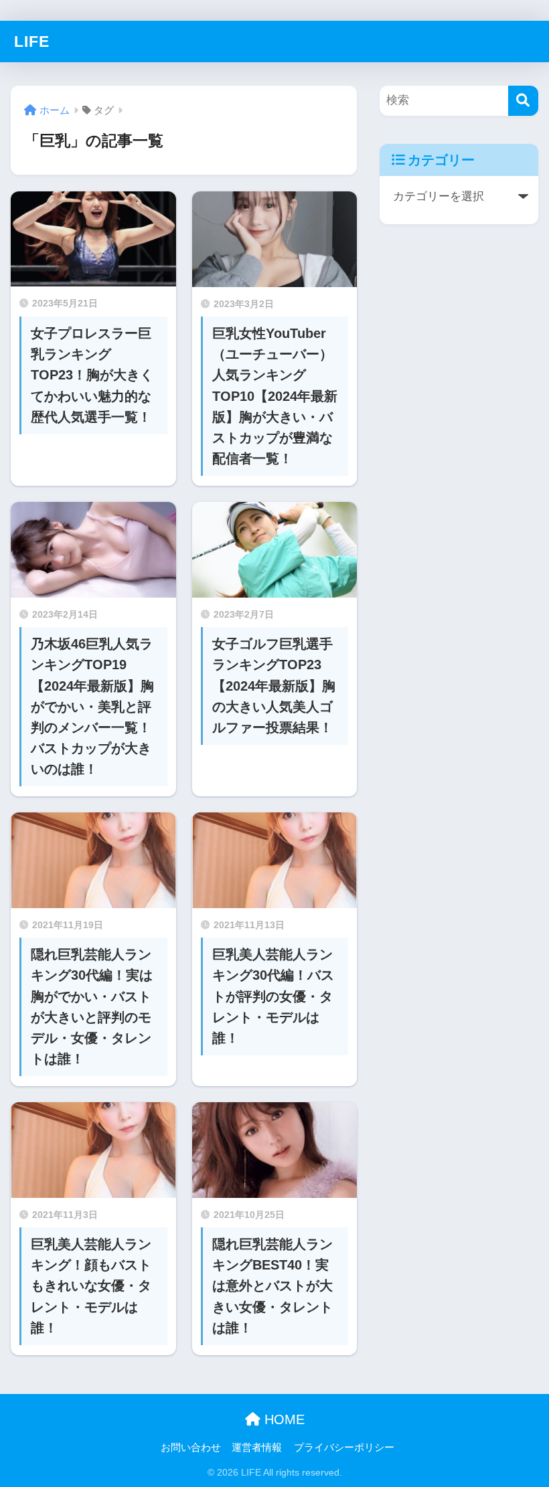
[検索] (523, 101)
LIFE (32, 41)
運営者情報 (257, 1447)
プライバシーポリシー (344, 1447)
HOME (282, 1419)
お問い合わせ (191, 1447)
